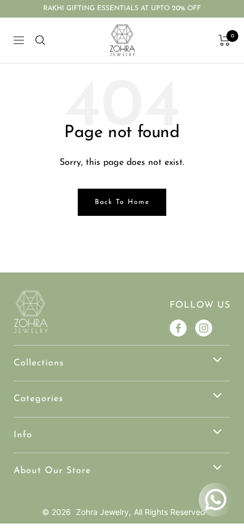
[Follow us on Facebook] (178, 328)
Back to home (122, 202)
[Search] (40, 40)
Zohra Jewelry (102, 512)
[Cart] (224, 40)
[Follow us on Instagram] (203, 328)
